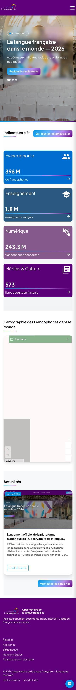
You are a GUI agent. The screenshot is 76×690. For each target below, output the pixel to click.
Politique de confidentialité (18, 659)
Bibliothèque (10, 649)
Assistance (9, 644)
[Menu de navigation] (72, 7)
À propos (8, 639)
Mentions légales (12, 654)
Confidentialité (30, 680)
